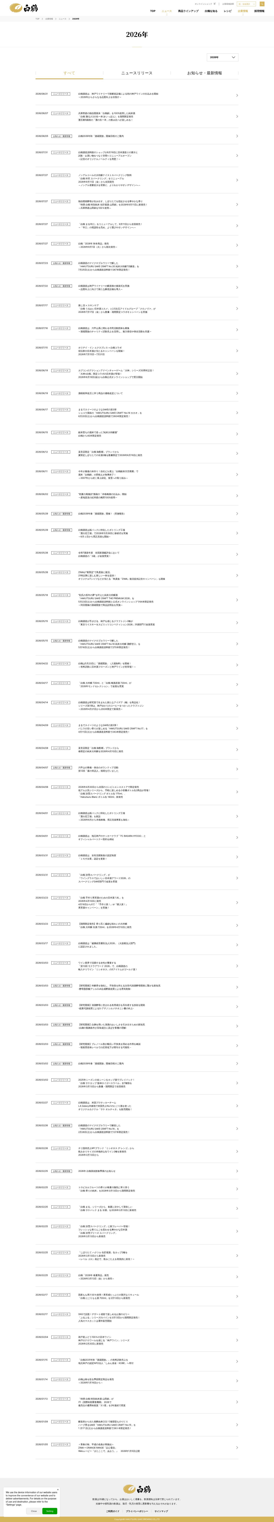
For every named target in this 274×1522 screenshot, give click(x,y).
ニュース (167, 11)
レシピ (228, 11)
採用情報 (259, 11)
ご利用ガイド (112, 1511)
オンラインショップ (203, 4)
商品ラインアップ (188, 11)
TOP (152, 11)
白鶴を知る (211, 11)
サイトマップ (161, 1511)
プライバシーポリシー (137, 1511)
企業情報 (243, 11)
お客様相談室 (228, 4)
